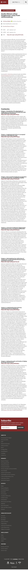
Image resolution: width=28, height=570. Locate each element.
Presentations (4, 499)
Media (2, 540)
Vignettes (3, 503)
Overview (3, 515)
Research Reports (4, 488)
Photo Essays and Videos (6, 501)
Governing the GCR (5, 462)
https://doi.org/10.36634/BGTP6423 (10, 114)
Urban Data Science (5, 478)
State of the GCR (4, 521)
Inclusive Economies (5, 466)
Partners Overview (5, 546)
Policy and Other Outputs (6, 507)
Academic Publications (6, 495)
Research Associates (5, 443)
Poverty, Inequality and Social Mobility (9, 468)
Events (2, 537)
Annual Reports (4, 451)
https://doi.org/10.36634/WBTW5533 (10, 136)
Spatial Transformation (6, 472)
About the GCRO (4, 439)
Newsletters (3, 538)
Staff (2, 441)
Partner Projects (4, 548)
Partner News (4, 550)
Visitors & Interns (4, 445)
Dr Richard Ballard (7, 21)
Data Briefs (3, 491)
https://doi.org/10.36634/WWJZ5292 (10, 229)
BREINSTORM (21, 559)
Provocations (3, 493)
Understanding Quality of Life (7, 476)
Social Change (4, 470)
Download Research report (8, 26)
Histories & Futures (5, 464)
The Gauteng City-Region (6, 437)
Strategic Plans (4, 449)
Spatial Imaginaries (6, 75)
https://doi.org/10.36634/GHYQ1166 (10, 261)
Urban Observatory (5, 527)
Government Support (5, 480)
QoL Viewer (3, 517)
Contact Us (3, 455)
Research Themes (4, 461)
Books (2, 486)
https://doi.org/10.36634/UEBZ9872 (10, 363)
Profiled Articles (4, 497)
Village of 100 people (5, 529)
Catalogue (3, 453)
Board (2, 447)
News (2, 535)
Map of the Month (4, 505)
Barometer (3, 519)
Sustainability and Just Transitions (8, 474)
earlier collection (8, 74)
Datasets (3, 509)
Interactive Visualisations (6, 525)
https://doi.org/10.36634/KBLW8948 (10, 309)
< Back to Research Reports (8, 10)
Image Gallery (4, 523)
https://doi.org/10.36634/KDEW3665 (15, 34)
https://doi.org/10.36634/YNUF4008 (10, 179)
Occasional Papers (5, 489)
